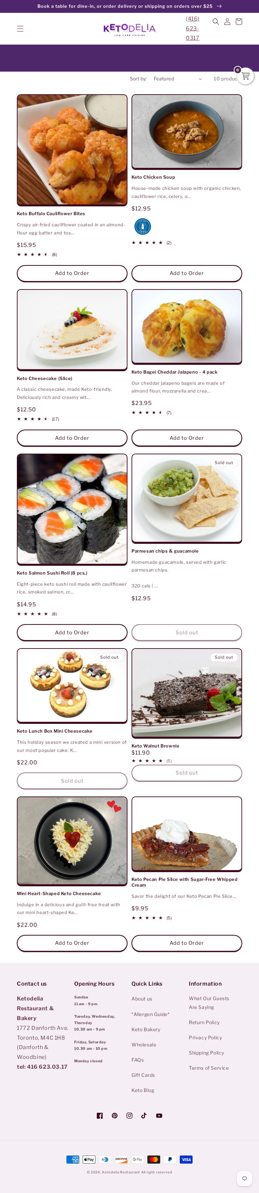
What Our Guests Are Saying (209, 1002)
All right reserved (156, 1172)
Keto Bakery (146, 1029)
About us (142, 998)
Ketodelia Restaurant (121, 1172)
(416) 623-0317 (193, 29)
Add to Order (72, 273)
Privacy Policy (205, 1037)
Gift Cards (143, 1075)
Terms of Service (209, 1068)
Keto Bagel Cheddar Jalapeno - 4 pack (175, 372)
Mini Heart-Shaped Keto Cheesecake (59, 893)
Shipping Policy (206, 1053)
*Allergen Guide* (151, 1014)
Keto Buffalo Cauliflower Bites (51, 213)
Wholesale (144, 1044)
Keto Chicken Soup (153, 177)
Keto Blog (143, 1090)
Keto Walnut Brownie (155, 745)
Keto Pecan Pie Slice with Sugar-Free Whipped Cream (184, 882)
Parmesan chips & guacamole (165, 551)
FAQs (138, 1060)
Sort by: (138, 78)
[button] (20, 28)
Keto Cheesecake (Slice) (45, 378)
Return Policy (204, 1022)
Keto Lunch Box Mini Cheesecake (55, 731)
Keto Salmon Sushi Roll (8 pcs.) (52, 573)
